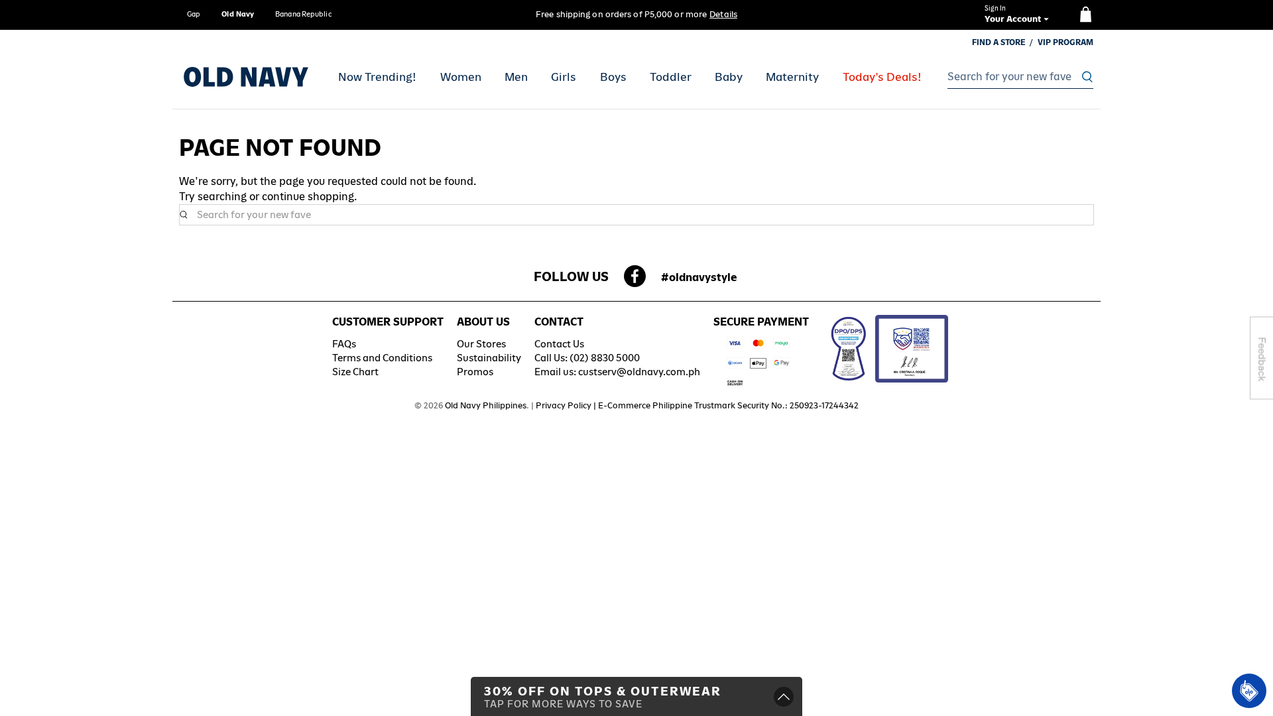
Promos (475, 371)
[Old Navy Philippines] (246, 77)
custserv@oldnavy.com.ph (639, 371)
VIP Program (1065, 42)
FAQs (344, 343)
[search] (1016, 77)
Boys (613, 77)
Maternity (792, 77)
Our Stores (481, 343)
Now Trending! (377, 77)
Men (516, 77)
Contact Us (559, 343)
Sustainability (489, 357)
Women (460, 77)
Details (723, 14)
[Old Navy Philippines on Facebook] (635, 280)
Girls (563, 77)
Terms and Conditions (382, 357)
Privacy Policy (563, 405)
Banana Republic (303, 14)
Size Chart (355, 371)
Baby (729, 77)
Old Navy (237, 14)
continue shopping (308, 196)
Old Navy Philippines (485, 405)
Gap (193, 14)
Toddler (671, 77)
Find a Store (999, 42)
